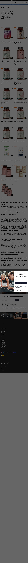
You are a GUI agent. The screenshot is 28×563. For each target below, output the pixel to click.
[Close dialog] (27, 271)
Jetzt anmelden (21, 283)
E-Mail (16, 279)
